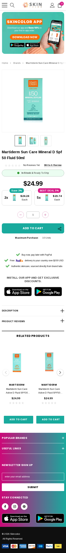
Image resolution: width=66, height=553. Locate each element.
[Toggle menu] (4, 5)
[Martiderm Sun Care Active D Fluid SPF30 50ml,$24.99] (17, 362)
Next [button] (60, 372)
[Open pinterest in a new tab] (24, 506)
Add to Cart (18, 419)
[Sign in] (52, 5)
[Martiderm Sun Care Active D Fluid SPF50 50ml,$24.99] (49, 362)
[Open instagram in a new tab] (14, 506)
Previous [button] (6, 372)
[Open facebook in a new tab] (5, 506)
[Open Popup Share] (59, 228)
